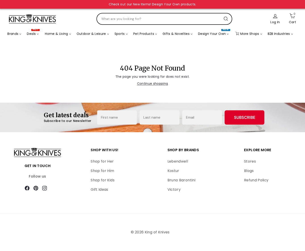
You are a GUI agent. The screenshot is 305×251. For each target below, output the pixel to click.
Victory (174, 189)
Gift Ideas (99, 189)
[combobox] (164, 19)
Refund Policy (256, 180)
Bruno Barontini (181, 180)
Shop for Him (102, 170)
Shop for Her (102, 161)
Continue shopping (152, 83)
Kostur (173, 170)
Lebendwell (177, 161)
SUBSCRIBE (244, 117)
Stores (250, 161)
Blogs (249, 170)
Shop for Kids (103, 180)
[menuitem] (14, 33)
